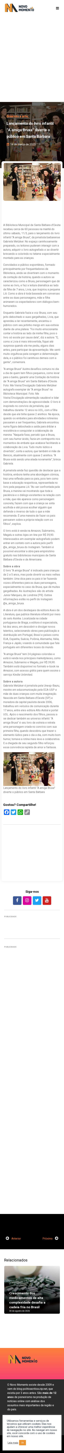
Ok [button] (22, 1442)
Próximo (47, 1238)
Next (54, 1293)
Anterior (16, 1238)
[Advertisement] (32, 65)
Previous (9, 1293)
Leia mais (13, 1442)
